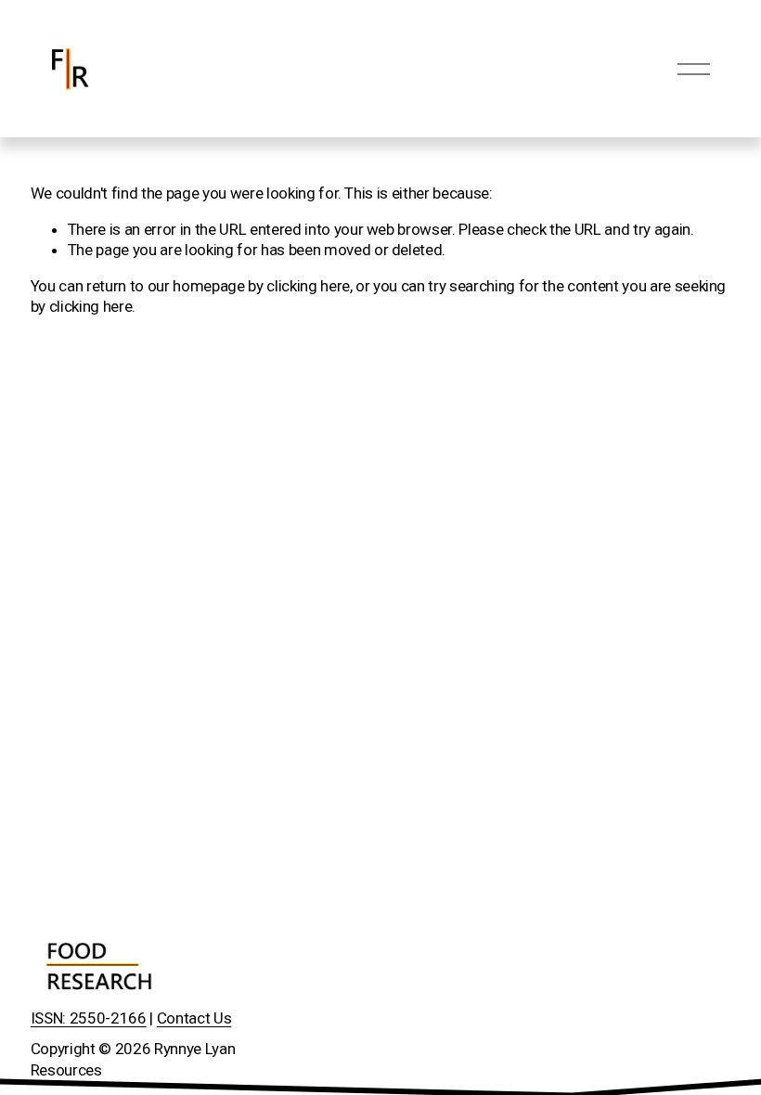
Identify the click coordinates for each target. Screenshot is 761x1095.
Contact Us (194, 1018)
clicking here (308, 286)
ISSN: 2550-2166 (89, 1018)
